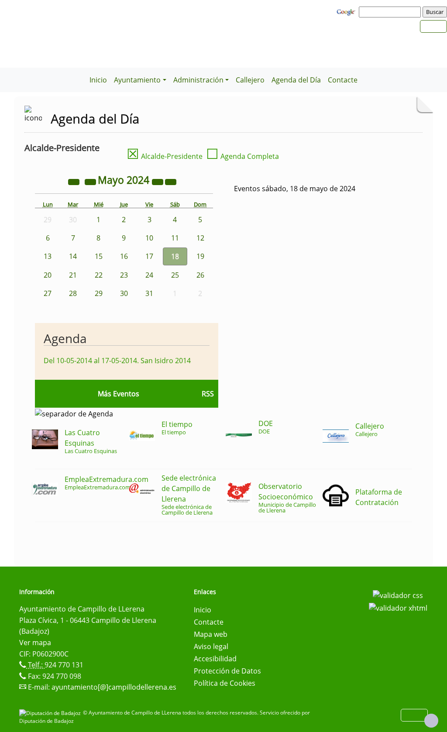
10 (149, 238)
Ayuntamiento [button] (137, 80)
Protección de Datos (227, 671)
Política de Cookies (224, 683)
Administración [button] (198, 80)
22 (99, 275)
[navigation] (391, 11)
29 (99, 293)
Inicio (98, 80)
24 (149, 275)
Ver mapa (35, 642)
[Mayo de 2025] (158, 181)
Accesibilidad (215, 658)
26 (200, 275)
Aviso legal (211, 646)
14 (73, 256)
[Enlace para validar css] (398, 594)
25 (175, 275)
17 (149, 256)
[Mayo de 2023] (74, 181)
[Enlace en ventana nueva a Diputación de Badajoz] (51, 712)
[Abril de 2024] (91, 181)
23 (124, 275)
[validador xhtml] (398, 607)
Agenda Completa (242, 156)
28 (73, 293)
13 (48, 256)
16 (124, 256)
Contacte (343, 80)
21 (73, 275)
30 (124, 293)
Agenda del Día (296, 80)
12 (200, 238)
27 (48, 293)
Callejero (250, 80)
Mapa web (210, 634)
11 (175, 238)
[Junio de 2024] (170, 181)
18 (175, 256)
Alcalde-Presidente (165, 156)
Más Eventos (118, 394)
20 (48, 275)
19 (200, 256)
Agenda (65, 338)
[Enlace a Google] (347, 11)
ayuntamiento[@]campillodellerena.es (114, 687)
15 (99, 256)
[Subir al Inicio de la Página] (431, 721)
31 (149, 293)
